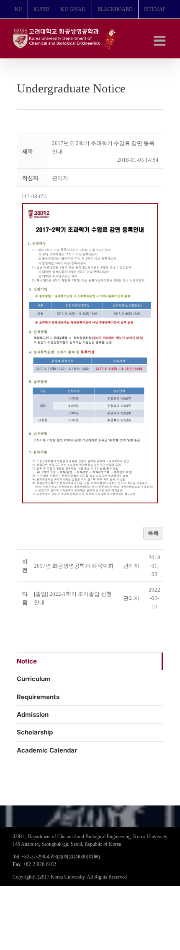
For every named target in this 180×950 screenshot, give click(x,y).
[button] (60, 178)
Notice (27, 661)
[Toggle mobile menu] (160, 40)
